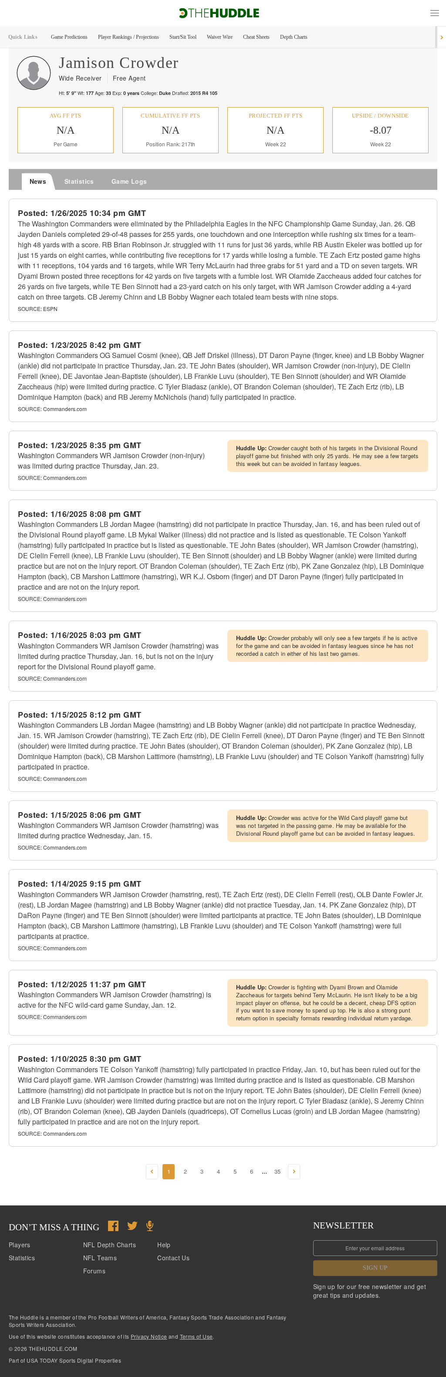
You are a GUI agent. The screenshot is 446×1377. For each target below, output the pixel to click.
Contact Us (173, 1257)
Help (164, 1244)
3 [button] (201, 1171)
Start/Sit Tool (182, 37)
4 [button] (218, 1171)
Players (19, 1244)
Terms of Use (196, 1336)
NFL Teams (100, 1257)
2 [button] (185, 1171)
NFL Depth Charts (109, 1244)
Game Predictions (69, 37)
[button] (434, 13)
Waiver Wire (220, 37)
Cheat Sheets (256, 37)
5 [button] (235, 1171)
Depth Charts (293, 37)
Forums (94, 1270)
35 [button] (277, 1171)
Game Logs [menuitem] (129, 181)
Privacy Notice (149, 1336)
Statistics (22, 1257)
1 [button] (168, 1171)
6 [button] (251, 1171)
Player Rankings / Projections (128, 37)
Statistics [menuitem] (79, 181)
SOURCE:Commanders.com (52, 408)
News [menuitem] (38, 181)
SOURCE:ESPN (37, 308)
